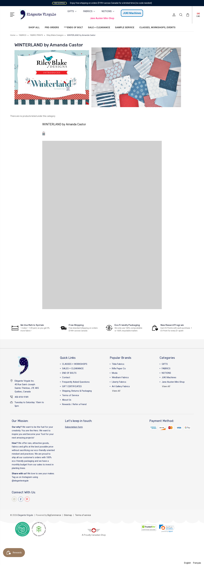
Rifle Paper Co (119, 368)
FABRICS (87, 11)
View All (116, 391)
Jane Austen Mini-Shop (102, 18)
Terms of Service (70, 395)
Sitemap (68, 515)
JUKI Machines (132, 13)
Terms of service (83, 515)
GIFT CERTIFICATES (72, 386)
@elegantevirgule (20, 480)
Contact (66, 377)
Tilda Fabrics (118, 364)
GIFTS (71, 11)
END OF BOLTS (69, 373)
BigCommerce (54, 515)
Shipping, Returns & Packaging (77, 391)
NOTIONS (107, 11)
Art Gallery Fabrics (121, 386)
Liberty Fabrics (119, 382)
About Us (66, 399)
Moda (114, 373)
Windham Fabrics (120, 377)
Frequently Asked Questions (76, 382)
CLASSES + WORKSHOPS (74, 364)
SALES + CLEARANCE (73, 368)
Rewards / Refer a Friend (74, 404)
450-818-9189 (21, 397)
